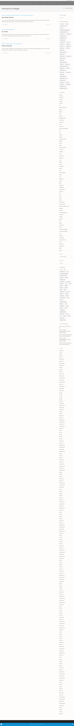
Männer (62, 68)
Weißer (60, 248)
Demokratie (8, 15)
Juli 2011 (60, 657)
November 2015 (62, 552)
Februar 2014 (61, 592)
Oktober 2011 (61, 650)
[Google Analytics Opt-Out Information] (1, 724)
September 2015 (62, 556)
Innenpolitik (61, 166)
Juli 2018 (60, 489)
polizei (62, 74)
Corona (69, 34)
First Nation (61, 149)
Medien (60, 199)
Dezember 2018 (62, 482)
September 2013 (62, 602)
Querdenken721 (64, 78)
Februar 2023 (61, 403)
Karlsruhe (63, 58)
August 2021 (61, 428)
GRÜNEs (13, 15)
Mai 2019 (60, 474)
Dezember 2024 (62, 375)
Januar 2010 (61, 694)
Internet (3, 29)
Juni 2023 (60, 394)
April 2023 (61, 398)
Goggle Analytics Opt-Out (37, 724)
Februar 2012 (61, 642)
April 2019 (61, 476)
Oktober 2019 (61, 468)
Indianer (60, 164)
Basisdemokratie (64, 32)
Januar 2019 (61, 480)
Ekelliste (60, 137)
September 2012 (62, 627)
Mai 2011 (60, 661)
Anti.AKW (60, 101)
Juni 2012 (60, 634)
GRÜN (68, 48)
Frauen (68, 44)
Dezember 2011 (62, 646)
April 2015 (61, 566)
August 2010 (61, 680)
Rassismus (63, 80)
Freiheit (62, 46)
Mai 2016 (60, 539)
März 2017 (61, 518)
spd (67, 82)
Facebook (62, 42)
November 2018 (62, 485)
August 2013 (61, 604)
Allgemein (61, 95)
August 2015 (61, 558)
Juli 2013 (60, 606)
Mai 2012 (60, 636)
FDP (68, 42)
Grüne (60, 160)
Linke (61, 64)
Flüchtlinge (61, 151)
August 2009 (61, 705)
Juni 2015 (60, 562)
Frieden (68, 46)
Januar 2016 (61, 548)
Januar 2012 (61, 644)
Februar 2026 (61, 359)
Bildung (62, 34)
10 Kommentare (6, 38)
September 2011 (62, 652)
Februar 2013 (61, 617)
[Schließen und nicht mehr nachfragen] (72, 724)
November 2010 (62, 673)
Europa (60, 143)
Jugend (7, 29)
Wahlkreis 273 (61, 246)
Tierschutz (61, 235)
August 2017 (61, 510)
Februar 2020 (61, 459)
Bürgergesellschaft (62, 118)
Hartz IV (62, 54)
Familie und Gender (62, 147)
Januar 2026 (61, 361)
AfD (67, 23)
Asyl (60, 105)
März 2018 (61, 497)
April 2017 (61, 516)
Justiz (60, 176)
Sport (60, 233)
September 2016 (62, 531)
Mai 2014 (60, 585)
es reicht (5, 32)
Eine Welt (60, 134)
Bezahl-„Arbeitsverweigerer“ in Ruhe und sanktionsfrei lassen (65, 331)
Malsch (67, 64)
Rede (60, 220)
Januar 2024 (61, 384)
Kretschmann (63, 62)
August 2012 (61, 629)
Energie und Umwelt (62, 139)
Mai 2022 (60, 413)
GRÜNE (62, 50)
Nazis (68, 68)
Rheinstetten (61, 225)
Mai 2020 (60, 455)
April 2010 (61, 688)
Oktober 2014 (61, 579)
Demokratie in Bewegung (63, 128)
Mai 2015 (60, 564)
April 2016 (61, 541)
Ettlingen (62, 40)
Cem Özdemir (61, 120)
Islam (60, 170)
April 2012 (61, 638)
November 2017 (62, 503)
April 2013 (61, 613)
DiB (59, 130)
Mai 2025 (60, 367)
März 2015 (61, 569)
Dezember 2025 (62, 363)
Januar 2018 (61, 499)
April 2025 (61, 369)
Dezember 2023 (62, 386)
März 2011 (61, 665)
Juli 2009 (60, 707)
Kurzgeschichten (62, 189)
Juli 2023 (60, 392)
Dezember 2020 (62, 445)
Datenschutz (63, 36)
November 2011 (62, 648)
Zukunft (60, 250)
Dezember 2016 (62, 524)
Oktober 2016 (61, 529)
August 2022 (61, 409)
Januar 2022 (61, 417)
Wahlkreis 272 (61, 244)
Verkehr (60, 241)
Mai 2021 (60, 434)
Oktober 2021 (61, 424)
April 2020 (61, 457)
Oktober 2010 (61, 676)
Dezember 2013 (62, 596)
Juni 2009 (60, 709)
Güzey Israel (63, 52)
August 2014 (61, 581)
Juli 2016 (60, 535)
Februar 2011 (61, 667)
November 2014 (62, 577)
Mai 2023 (60, 396)
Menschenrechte (64, 66)
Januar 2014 (61, 594)
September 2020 (62, 451)
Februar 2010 (61, 692)
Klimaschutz (61, 185)
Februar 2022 (61, 415)
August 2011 (61, 655)
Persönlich (31, 15)
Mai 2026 (60, 354)
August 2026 (61, 350)
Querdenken (63, 76)
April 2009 (61, 713)
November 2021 (62, 422)
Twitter (68, 84)
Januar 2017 (61, 522)
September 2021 (62, 426)
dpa (60, 132)
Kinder (62, 60)
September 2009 (62, 703)
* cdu (62, 23)
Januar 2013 (61, 619)
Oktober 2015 (61, 554)
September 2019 (62, 470)
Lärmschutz (61, 191)
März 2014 (61, 590)
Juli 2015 (60, 560)
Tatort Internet (7, 46)
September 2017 (62, 508)
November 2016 (62, 527)
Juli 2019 (60, 472)
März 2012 (61, 640)
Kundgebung (61, 187)
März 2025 (61, 371)
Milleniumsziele (61, 202)
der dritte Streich (8, 17)
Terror (62, 84)
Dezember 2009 (62, 697)
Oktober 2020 (61, 449)
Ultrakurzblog (61, 237)
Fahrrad (60, 145)
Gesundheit (61, 158)
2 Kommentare (5, 52)
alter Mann (61, 99)
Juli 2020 (60, 453)
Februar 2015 (61, 571)
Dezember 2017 (62, 501)
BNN (60, 113)
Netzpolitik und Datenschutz (22, 15)
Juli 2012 (60, 632)
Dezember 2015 (62, 550)
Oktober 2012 (61, 625)
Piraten (68, 72)
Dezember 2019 (62, 464)
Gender (62, 48)
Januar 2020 (61, 461)
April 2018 (61, 495)
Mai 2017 (60, 514)
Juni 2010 (60, 684)
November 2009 (62, 699)
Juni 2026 (60, 352)
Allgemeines (61, 97)
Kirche (60, 183)
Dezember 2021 (62, 419)
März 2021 (61, 438)
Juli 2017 (60, 512)
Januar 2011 (61, 669)
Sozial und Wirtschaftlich (63, 229)
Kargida (69, 56)
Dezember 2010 (62, 671)
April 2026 (61, 356)
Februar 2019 (61, 478)
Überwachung (63, 88)
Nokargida (63, 70)
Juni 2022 (60, 411)
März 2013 (61, 615)
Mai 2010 (60, 686)
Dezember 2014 (62, 575)
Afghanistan (63, 25)
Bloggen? (4, 15)
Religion (60, 223)
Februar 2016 (61, 545)
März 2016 (61, 543)
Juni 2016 (60, 537)
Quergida (60, 216)
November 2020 (62, 447)
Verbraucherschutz (62, 239)
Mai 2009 (60, 711)
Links (60, 195)
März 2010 (61, 690)
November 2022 (62, 405)
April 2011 (61, 663)
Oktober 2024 (61, 380)
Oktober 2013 (61, 600)
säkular (60, 227)
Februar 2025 (61, 373)
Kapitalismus (61, 178)
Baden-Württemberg (65, 30)
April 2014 (61, 587)
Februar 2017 (61, 520)
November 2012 (62, 623)
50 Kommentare (6, 24)
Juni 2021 (60, 432)
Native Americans (62, 204)
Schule (62, 82)
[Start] (63, 8)
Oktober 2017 (61, 506)
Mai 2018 (60, 493)
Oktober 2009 (61, 701)
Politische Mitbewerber (63, 212)
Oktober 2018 (61, 487)
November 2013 (62, 598)
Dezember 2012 (62, 621)
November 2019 (62, 466)
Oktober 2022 (61, 407)
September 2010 (62, 678)
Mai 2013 (60, 611)
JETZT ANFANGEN (62, 172)
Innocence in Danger (68, 8)
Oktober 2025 (61, 365)
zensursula (63, 86)
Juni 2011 (60, 659)
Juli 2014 (60, 583)
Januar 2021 (61, 443)
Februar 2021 (61, 440)
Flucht (62, 44)
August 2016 (61, 533)
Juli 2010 (60, 682)
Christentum (61, 122)
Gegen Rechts (61, 155)
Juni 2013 (60, 608)
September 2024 (62, 382)
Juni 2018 (60, 491)
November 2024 (62, 377)
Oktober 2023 (61, 388)
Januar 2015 (61, 573)
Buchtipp (60, 116)
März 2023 (61, 401)
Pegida (62, 72)
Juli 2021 (60, 430)
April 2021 (61, 436)
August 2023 (61, 390)
